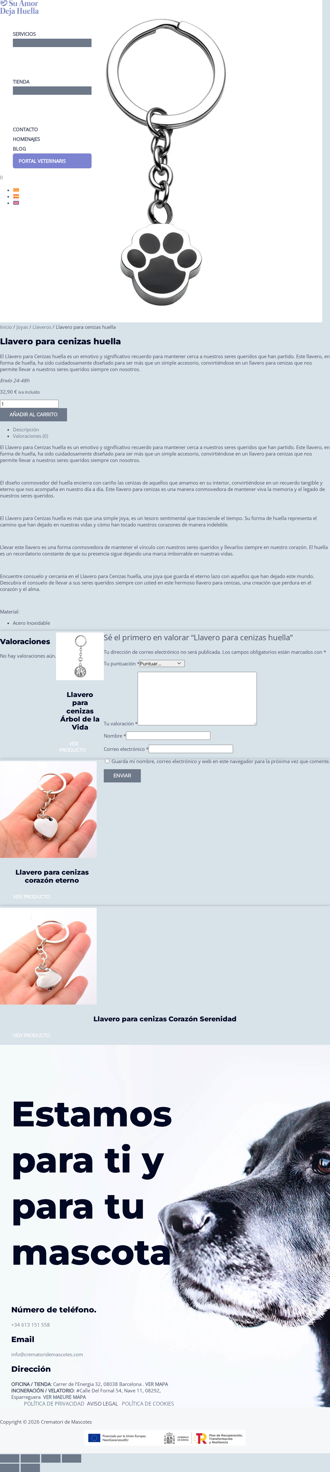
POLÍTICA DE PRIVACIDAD (55, 1403)
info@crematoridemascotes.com (47, 1354)
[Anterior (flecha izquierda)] (9, 1468)
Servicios (24, 34)
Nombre (115, 735)
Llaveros (42, 327)
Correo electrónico (126, 749)
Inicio (6, 327)
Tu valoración (121, 723)
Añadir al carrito (33, 414)
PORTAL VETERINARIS (42, 161)
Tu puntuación (122, 663)
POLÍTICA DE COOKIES (148, 1403)
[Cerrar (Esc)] (71, 1458)
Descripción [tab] (26, 429)
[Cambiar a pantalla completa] (30, 1458)
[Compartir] (51, 1458)
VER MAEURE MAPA (64, 1397)
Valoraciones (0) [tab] (30, 436)
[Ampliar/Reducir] (9, 1458)
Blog (19, 148)
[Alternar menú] (52, 43)
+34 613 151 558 (30, 1324)
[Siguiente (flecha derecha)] (30, 1468)
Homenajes (26, 139)
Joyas (22, 327)
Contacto (25, 129)
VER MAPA (156, 1384)
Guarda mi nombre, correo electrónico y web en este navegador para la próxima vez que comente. (221, 761)
